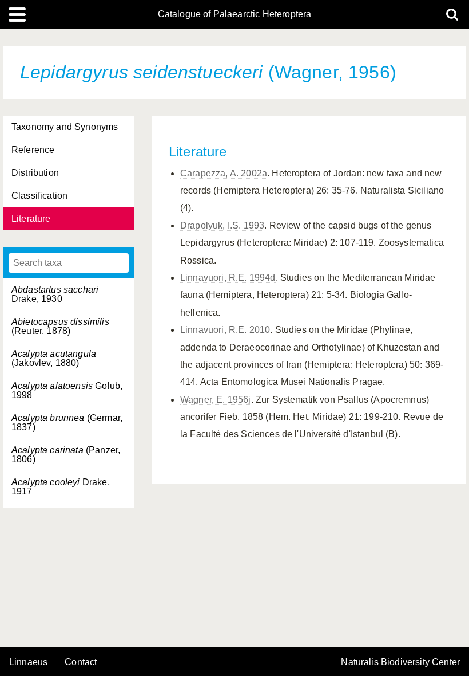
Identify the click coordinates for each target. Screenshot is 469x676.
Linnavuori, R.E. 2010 (225, 330)
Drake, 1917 (60, 486)
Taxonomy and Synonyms (64, 127)
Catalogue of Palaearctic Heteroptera (235, 14)
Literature (31, 218)
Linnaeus (28, 662)
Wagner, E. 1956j (215, 399)
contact (81, 662)
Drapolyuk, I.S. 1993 (222, 225)
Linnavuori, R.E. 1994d (228, 277)
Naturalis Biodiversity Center (400, 662)
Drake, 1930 (54, 294)
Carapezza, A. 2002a (223, 173)
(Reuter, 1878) (60, 326)
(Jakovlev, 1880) (53, 358)
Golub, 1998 (66, 390)
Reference (32, 150)
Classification (39, 196)
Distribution (35, 173)
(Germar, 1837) (66, 422)
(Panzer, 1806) (65, 454)
